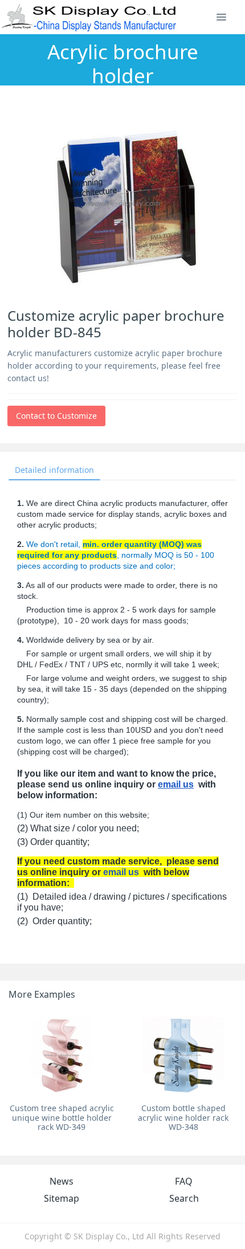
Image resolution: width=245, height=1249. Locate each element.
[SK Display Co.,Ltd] (89, 17)
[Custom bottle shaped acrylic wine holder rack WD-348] (183, 1054)
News (62, 1181)
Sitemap (61, 1198)
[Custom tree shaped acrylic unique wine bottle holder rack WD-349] (62, 1054)
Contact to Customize (56, 415)
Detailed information (54, 469)
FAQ (184, 1181)
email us (176, 784)
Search (184, 1198)
